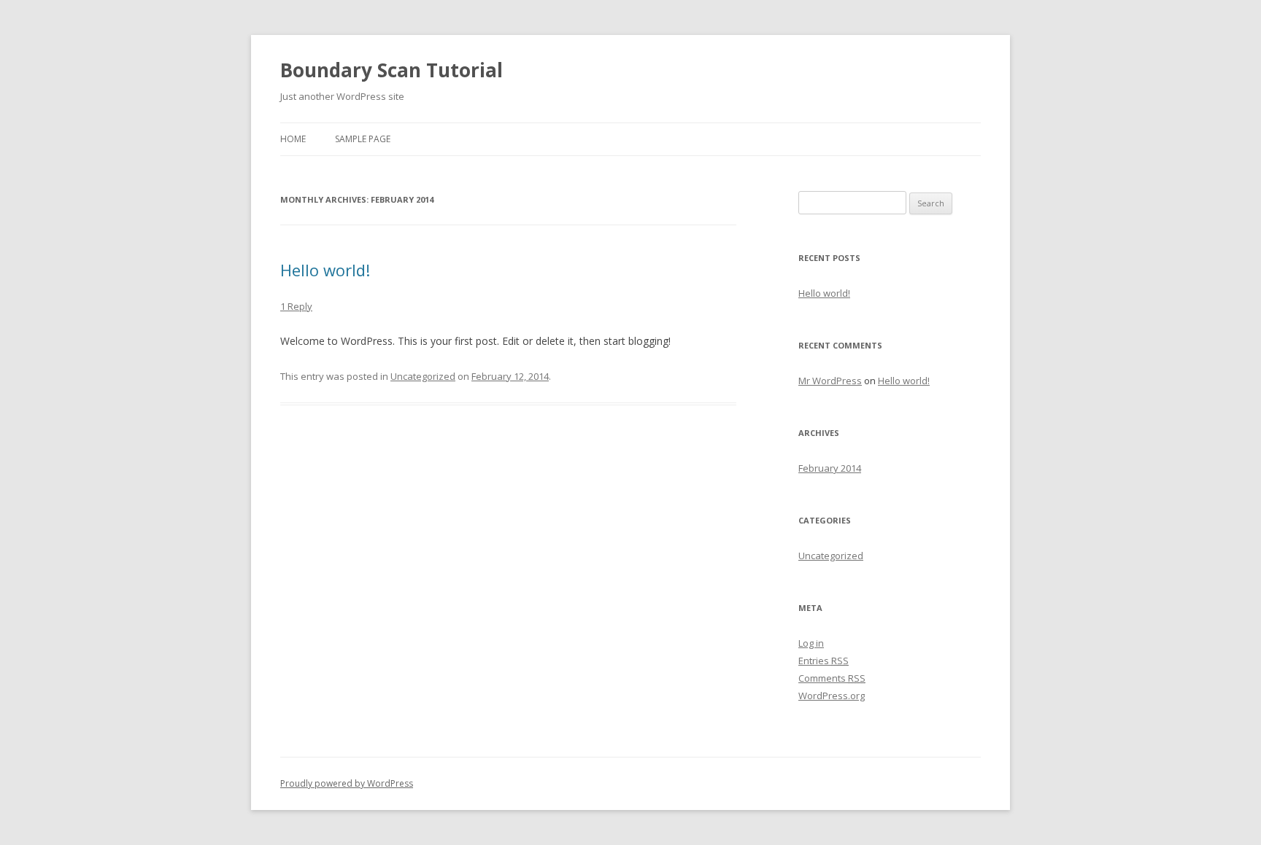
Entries (823, 660)
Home (293, 139)
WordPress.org (831, 695)
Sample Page (362, 139)
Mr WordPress (830, 380)
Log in (811, 643)
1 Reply (296, 306)
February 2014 (829, 468)
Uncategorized (422, 376)
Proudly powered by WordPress (346, 783)
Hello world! (325, 270)
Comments (831, 678)
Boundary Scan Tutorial (391, 70)
